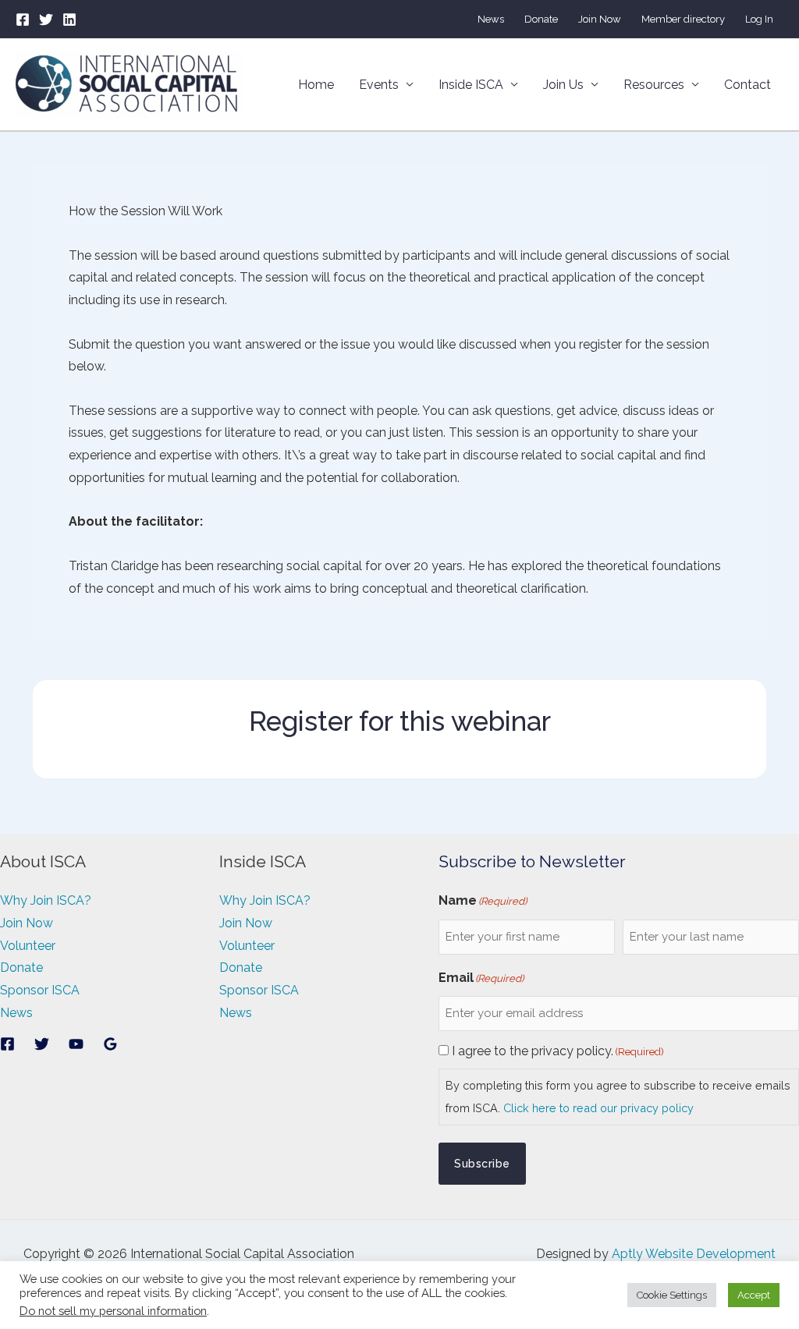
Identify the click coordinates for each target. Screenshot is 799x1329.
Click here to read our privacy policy (598, 1108)
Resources (653, 84)
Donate (541, 19)
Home (316, 84)
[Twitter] (46, 19)
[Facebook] (23, 19)
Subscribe (482, 1163)
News (491, 19)
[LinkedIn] (69, 19)
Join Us (563, 84)
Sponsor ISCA (40, 990)
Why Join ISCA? (45, 900)
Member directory (683, 19)
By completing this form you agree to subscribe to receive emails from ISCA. (618, 1097)
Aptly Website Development (694, 1253)
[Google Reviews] (110, 1044)
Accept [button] (753, 1295)
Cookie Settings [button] (672, 1295)
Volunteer (27, 945)
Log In (759, 19)
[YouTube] (76, 1044)
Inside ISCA (471, 84)
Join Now (599, 19)
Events (379, 84)
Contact (747, 84)
